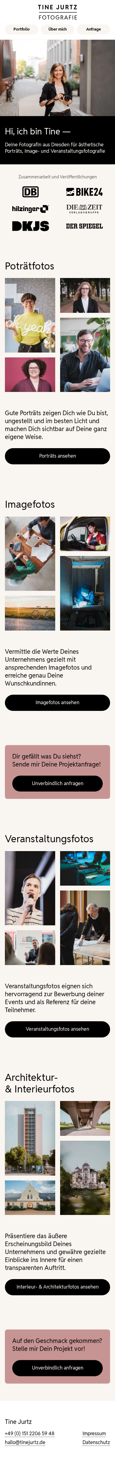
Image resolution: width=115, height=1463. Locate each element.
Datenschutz (96, 1442)
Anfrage (93, 29)
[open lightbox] (30, 315)
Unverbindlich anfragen (57, 783)
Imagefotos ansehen (57, 702)
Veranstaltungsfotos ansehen (57, 1029)
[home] (57, 12)
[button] (21, 29)
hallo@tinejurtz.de (25, 1442)
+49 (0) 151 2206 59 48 (30, 1433)
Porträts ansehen (57, 456)
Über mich (57, 29)
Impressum (94, 1433)
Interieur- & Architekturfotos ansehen (58, 1287)
